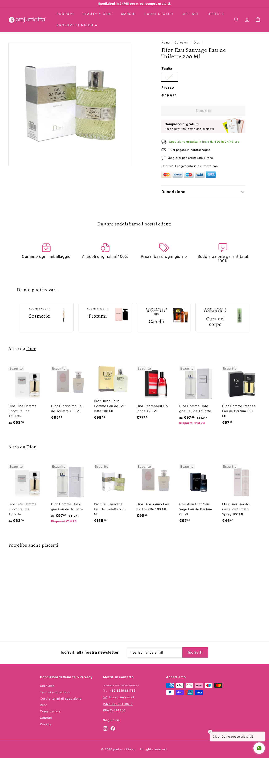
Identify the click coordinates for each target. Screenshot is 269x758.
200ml (170, 77)
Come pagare (50, 711)
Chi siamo (47, 686)
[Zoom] (70, 104)
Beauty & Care (98, 14)
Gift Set (190, 14)
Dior (197, 42)
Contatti (46, 718)
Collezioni (182, 42)
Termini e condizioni (55, 692)
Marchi (128, 14)
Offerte (216, 14)
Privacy (45, 724)
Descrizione (173, 192)
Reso (43, 705)
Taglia (166, 68)
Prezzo (167, 87)
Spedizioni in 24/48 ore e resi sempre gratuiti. (134, 3)
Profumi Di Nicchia (77, 25)
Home (165, 42)
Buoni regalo (158, 14)
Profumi (65, 14)
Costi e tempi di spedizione (60, 698)
